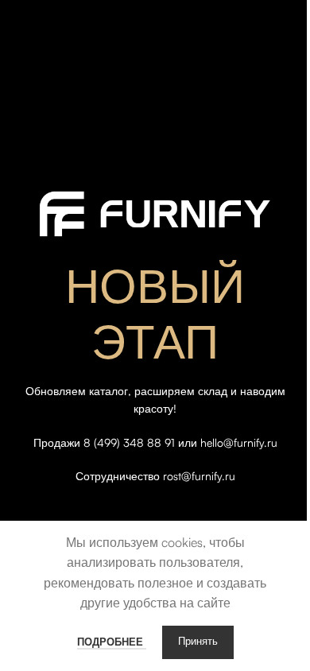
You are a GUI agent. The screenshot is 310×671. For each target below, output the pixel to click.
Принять (198, 642)
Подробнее (111, 641)
